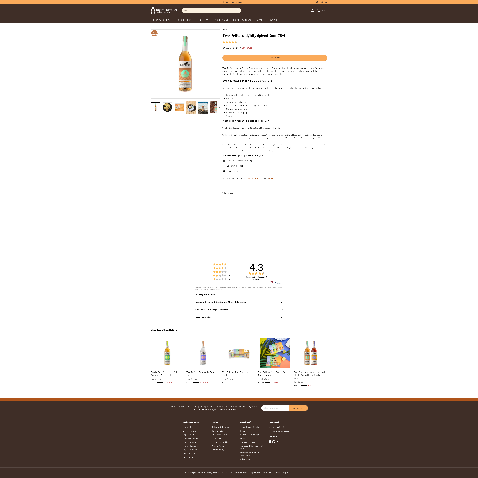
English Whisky (190, 431)
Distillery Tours (189, 454)
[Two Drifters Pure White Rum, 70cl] (203, 361)
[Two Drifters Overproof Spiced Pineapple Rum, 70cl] (167, 361)
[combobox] (211, 10)
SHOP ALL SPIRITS (162, 20)
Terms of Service (248, 442)
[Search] (238, 10)
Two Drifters (252, 179)
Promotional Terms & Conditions (249, 454)
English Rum (188, 435)
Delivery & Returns (220, 427)
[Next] (218, 107)
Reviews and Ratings (249, 435)
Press (242, 438)
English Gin (188, 427)
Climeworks (282, 148)
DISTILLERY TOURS (242, 20)
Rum (208, 20)
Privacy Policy (218, 446)
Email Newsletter (219, 435)
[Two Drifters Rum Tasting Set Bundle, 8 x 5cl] (275, 361)
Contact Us (217, 438)
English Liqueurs (190, 446)
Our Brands (188, 457)
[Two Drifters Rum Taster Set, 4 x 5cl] (239, 361)
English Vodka (189, 442)
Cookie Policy (218, 450)
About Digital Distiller (250, 427)
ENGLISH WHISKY (184, 20)
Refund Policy (218, 431)
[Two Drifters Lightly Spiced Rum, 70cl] (274, 205)
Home (225, 29)
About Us (272, 20)
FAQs (242, 431)
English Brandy (190, 450)
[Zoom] (185, 64)
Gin (199, 20)
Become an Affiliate (221, 442)
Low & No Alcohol (191, 438)
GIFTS (259, 20)
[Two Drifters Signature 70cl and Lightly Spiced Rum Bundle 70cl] (310, 363)
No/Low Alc (221, 20)
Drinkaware (245, 459)
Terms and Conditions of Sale (251, 447)
